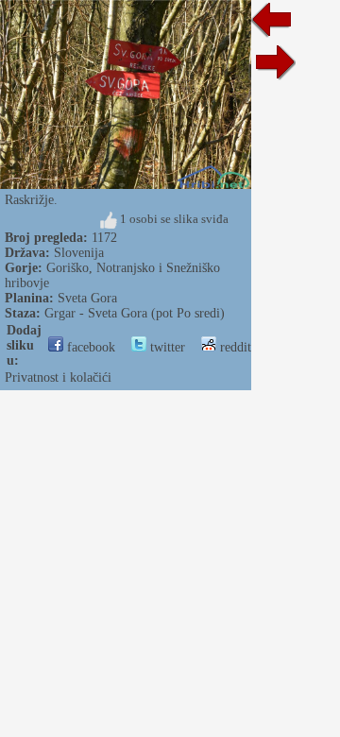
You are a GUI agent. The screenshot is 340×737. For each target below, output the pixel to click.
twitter (165, 347)
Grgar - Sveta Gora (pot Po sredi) (134, 313)
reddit (233, 347)
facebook (89, 347)
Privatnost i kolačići (58, 377)
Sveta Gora (87, 298)
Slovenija (79, 253)
